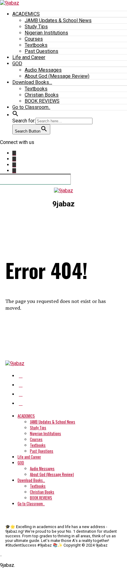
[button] (15, 115)
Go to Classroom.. (31, 107)
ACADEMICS (26, 14)
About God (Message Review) (57, 76)
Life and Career (28, 57)
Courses (34, 39)
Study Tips (36, 27)
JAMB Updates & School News (58, 20)
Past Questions (41, 51)
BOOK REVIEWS (42, 101)
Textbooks (36, 45)
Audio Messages (43, 70)
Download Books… (32, 82)
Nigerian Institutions (46, 33)
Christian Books (42, 95)
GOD (17, 63)
